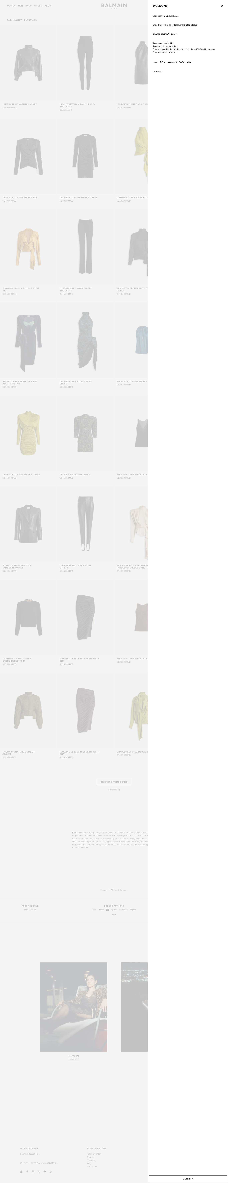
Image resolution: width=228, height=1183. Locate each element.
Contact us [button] (158, 72)
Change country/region (164, 34)
